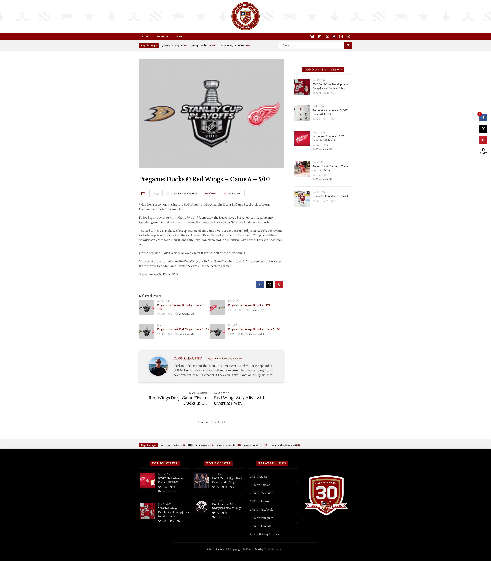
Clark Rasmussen (184, 193)
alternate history (173, 445)
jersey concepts (175, 45)
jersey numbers (203, 45)
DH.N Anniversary (201, 445)
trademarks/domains (234, 45)
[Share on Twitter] (269, 287)
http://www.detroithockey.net (224, 358)
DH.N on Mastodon (261, 493)
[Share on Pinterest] (279, 287)
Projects (162, 36)
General (234, 193)
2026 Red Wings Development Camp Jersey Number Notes (173, 512)
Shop (180, 36)
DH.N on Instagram (261, 518)
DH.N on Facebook (261, 509)
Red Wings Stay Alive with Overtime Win (239, 400)
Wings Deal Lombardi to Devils (331, 196)
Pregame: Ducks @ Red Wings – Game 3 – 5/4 (183, 329)
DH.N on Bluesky (260, 485)
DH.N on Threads (260, 526)
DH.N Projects (258, 476)
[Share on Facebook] (260, 287)
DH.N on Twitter (260, 501)
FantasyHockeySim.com (264, 534)
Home (145, 36)
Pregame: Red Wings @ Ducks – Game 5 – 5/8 (254, 329)
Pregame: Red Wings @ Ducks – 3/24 (249, 305)
